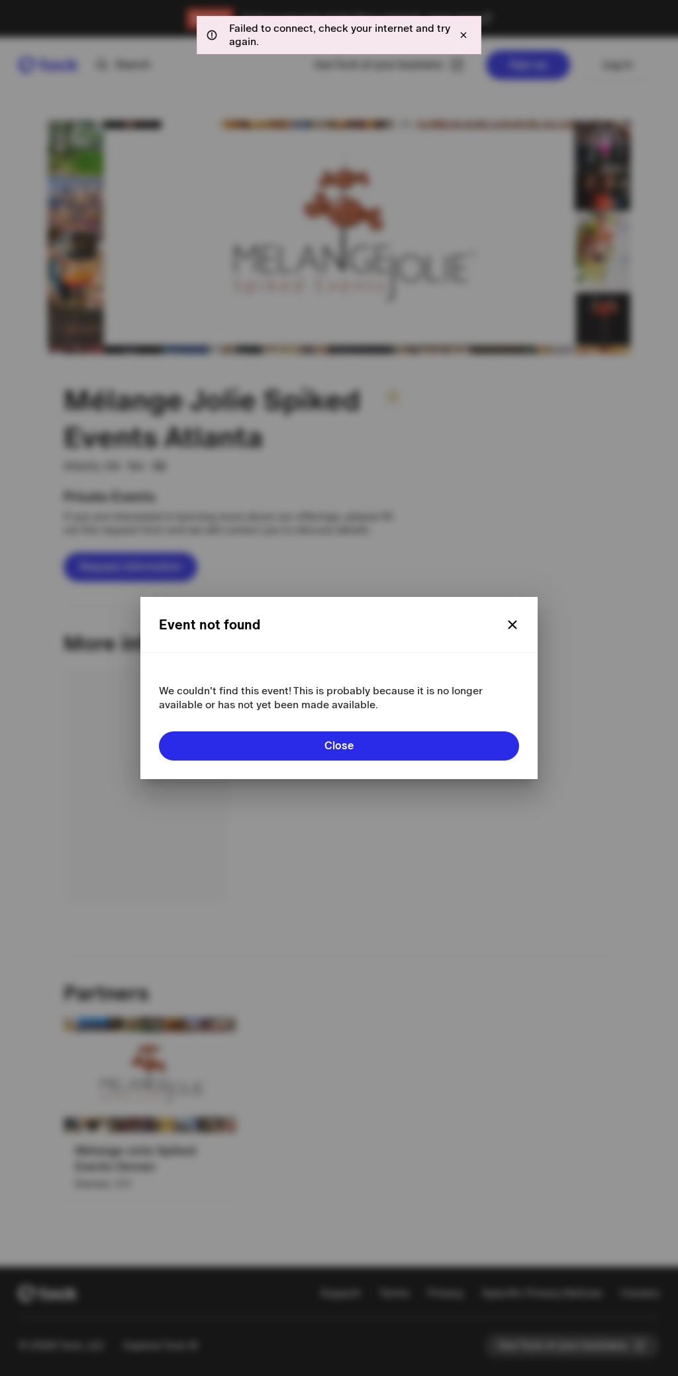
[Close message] (463, 35)
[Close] (512, 624)
